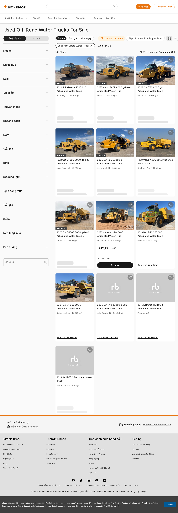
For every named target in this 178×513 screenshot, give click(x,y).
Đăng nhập (143, 6)
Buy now (115, 265)
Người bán (50, 449)
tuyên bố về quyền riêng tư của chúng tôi (87, 506)
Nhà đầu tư (7, 454)
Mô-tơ (91, 463)
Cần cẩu (92, 473)
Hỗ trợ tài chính (52, 454)
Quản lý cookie (57, 506)
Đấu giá (36, 18)
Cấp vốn (98, 18)
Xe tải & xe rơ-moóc (97, 454)
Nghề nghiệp (8, 459)
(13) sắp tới (15, 38)
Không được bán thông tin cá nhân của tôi (103, 485)
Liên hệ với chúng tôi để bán (143, 454)
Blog (5, 463)
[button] (111, 38)
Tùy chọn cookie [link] (131, 485)
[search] (45, 262)
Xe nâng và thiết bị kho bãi (99, 468)
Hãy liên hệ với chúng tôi (157, 424)
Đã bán (37, 38)
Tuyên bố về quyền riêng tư (49, 485)
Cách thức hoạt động (58, 18)
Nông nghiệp (94, 459)
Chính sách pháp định (73, 485)
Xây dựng (93, 444)
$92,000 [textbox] (105, 248)
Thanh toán (50, 463)
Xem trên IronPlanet (148, 265)
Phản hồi (135, 459)
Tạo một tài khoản (163, 6)
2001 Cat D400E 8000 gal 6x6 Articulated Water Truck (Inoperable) (73, 236)
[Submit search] (114, 6)
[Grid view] (169, 38)
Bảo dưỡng (81, 18)
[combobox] (145, 38)
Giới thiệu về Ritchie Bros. (13, 444)
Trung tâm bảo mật (11, 468)
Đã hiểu (170, 505)
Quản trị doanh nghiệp (12, 449)
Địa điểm (110, 18)
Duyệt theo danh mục (14, 18)
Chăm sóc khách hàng (141, 444)
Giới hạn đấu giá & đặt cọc (56, 459)
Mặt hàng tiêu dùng (97, 449)
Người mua (50, 444)
